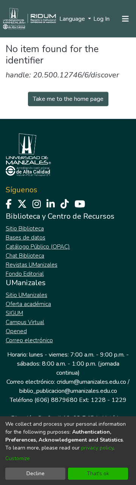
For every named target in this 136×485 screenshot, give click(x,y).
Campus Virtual (25, 322)
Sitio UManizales (26, 295)
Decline (35, 473)
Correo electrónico (29, 340)
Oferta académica (28, 304)
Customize (17, 458)
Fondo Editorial (25, 274)
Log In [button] (101, 19)
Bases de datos (25, 237)
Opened (16, 331)
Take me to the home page (68, 99)
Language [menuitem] (73, 19)
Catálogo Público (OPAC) (38, 246)
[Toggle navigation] (125, 18)
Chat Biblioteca (25, 255)
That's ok (98, 473)
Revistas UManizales (31, 265)
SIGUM (14, 313)
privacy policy (97, 447)
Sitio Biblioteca (25, 228)
